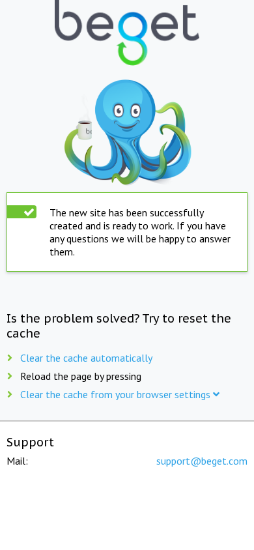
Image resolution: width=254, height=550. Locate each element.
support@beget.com (201, 460)
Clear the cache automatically (86, 357)
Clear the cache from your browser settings (116, 394)
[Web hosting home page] (127, 34)
